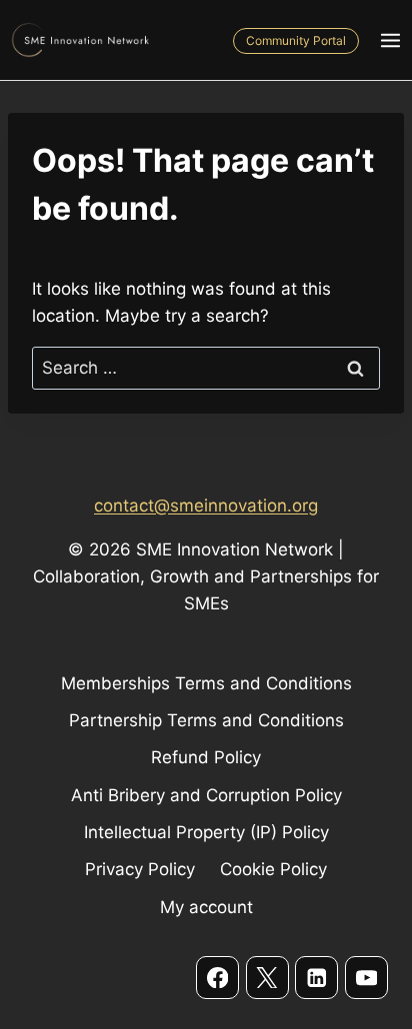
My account (206, 907)
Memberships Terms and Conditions (206, 683)
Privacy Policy (140, 869)
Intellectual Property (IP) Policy (206, 832)
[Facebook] (217, 977)
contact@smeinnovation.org (206, 505)
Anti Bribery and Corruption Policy (206, 795)
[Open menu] (390, 40)
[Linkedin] (316, 977)
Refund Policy (206, 757)
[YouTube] (366, 977)
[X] (267, 977)
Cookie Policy (273, 869)
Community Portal (296, 40)
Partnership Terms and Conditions (206, 720)
